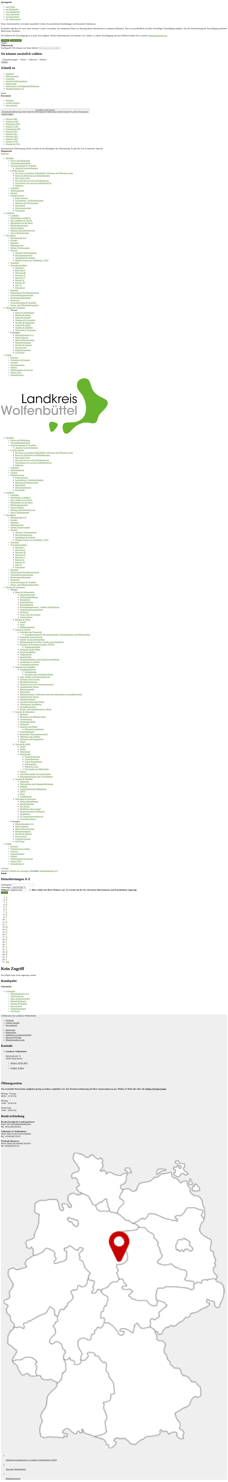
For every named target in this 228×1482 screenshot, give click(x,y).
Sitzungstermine (17, 365)
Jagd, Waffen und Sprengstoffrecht (35, 677)
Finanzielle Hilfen (28, 722)
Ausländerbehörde (28, 669)
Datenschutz (11, 1032)
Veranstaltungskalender (20, 163)
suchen (4, 892)
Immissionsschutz (27, 594)
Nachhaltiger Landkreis (20, 218)
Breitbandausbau (27, 804)
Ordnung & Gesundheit (25, 320)
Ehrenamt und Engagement (31, 739)
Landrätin (14, 215)
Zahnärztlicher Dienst (29, 697)
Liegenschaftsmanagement (31, 609)
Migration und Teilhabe (30, 736)
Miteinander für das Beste (21, 223)
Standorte (10, 73)
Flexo (22, 794)
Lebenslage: (6, 887)
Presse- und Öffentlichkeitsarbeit (24, 305)
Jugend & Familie (23, 317)
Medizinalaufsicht (27, 699)
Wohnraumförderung (29, 597)
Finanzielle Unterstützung (31, 637)
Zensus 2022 (15, 372)
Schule (23, 622)
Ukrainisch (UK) (13, 144)
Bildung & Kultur (23, 315)
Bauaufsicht (25, 599)
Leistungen (15, 332)
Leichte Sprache (13, 103)
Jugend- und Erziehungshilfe (32, 639)
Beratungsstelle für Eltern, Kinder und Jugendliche (42, 642)
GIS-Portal (19, 352)
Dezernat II (20, 270)
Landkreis (10, 213)
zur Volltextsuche (13, 19)
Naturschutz (25, 751)
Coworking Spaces (28, 819)
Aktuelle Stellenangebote (16, 81)
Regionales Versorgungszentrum (34, 734)
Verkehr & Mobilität (24, 327)
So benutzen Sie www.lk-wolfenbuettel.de (33, 183)
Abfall (22, 746)
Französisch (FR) (13, 129)
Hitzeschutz (20, 205)
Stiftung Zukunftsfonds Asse (22, 230)
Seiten (23, 59)
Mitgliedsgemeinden (19, 225)
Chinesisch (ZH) (13, 124)
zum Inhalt (10, 7)
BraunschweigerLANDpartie (32, 811)
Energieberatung (32, 759)
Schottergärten (26, 617)
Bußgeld (23, 786)
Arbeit (22, 741)
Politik (8, 355)
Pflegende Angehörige (34, 729)
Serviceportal (11, 105)
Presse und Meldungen (20, 160)
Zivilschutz (20, 210)
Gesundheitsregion (28, 707)
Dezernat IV (20, 275)
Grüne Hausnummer (33, 761)
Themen (13, 310)
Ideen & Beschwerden (24, 340)
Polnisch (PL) (12, 134)
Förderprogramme (23, 350)
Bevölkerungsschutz (28, 682)
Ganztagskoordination (29, 664)
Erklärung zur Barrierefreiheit (18, 1035)
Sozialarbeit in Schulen (30, 662)
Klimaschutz (11, 83)
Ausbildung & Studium (25, 258)
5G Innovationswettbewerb (31, 816)
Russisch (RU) (12, 136)
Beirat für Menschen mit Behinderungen (32, 175)
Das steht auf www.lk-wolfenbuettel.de (32, 180)
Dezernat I (19, 268)
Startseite (10, 100)
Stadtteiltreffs (26, 654)
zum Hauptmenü (13, 12)
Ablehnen (5, 40)
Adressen (33, 59)
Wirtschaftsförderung (29, 801)
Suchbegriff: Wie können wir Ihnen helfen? (19, 48)
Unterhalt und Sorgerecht (31, 632)
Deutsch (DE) (12, 119)
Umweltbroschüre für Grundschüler (35, 774)
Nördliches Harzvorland (30, 809)
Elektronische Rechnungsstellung (24, 293)
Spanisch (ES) (12, 139)
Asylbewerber (26, 719)
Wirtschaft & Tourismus (25, 330)
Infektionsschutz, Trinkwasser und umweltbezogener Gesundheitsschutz (51, 694)
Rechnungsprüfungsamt (20, 297)
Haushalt (14, 290)
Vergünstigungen (27, 731)
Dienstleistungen (10, 59)
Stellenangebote (17, 190)
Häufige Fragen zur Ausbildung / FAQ (31, 260)
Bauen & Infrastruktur (24, 312)
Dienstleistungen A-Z (15, 88)
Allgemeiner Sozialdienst (31, 704)
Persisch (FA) (11, 131)
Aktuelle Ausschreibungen (26, 168)
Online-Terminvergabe (20, 248)
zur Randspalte (12, 9)
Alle (7, 962)
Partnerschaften (17, 228)
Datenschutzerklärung (157, 35)
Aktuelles (10, 158)
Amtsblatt (14, 188)
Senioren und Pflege (28, 727)
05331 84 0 (19, 1063)
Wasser (23, 771)
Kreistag (14, 357)
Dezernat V (20, 278)
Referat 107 (20, 283)
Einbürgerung (30, 672)
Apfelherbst (25, 814)
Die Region (25, 806)
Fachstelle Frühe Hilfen (30, 649)
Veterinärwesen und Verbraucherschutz (36, 684)
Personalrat (20, 288)
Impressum (10, 1030)
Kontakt (13, 240)
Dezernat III (20, 273)
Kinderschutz (25, 657)
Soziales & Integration (25, 322)
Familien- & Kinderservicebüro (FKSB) (37, 644)
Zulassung (10, 78)
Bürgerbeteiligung (23, 342)
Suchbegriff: (6, 885)
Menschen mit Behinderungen (33, 717)
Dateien (43, 59)
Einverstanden (16, 40)
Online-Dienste (21, 337)
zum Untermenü (13, 14)
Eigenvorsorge (21, 198)
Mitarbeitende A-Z (18, 238)
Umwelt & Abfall (22, 325)
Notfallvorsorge (17, 195)
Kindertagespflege (32, 647)
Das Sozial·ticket (22, 178)
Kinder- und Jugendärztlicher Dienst (35, 709)
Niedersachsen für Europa (21, 370)
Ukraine (13, 193)
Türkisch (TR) (12, 141)
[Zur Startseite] (54, 433)
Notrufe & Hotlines (23, 345)
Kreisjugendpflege (28, 652)
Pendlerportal (25, 796)
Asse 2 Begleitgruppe (19, 233)
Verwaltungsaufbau (18, 265)
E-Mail (17, 1068)
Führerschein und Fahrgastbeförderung (22, 86)
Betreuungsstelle (27, 689)
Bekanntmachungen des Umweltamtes (36, 776)
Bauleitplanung (26, 604)
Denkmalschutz (26, 602)
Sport (22, 624)
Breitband (24, 612)
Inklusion (19, 185)
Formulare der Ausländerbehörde (39, 674)
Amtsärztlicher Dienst (29, 687)
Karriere (14, 250)
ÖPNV (23, 791)
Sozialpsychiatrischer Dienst (32, 702)
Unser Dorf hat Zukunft (30, 614)
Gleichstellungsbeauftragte (21, 295)
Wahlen (13, 367)
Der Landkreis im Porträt (21, 220)
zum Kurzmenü (12, 17)
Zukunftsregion (17, 375)
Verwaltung (11, 235)
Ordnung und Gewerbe (30, 679)
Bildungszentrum (27, 627)
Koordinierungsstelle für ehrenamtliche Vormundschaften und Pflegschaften (57, 634)
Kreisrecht (14, 300)
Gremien (14, 362)
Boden (23, 749)
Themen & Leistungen (15, 307)
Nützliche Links (31, 766)
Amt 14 (18, 285)
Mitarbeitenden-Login (15, 1040)
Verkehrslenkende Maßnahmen (33, 789)
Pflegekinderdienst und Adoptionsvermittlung (39, 659)
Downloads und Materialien (37, 769)
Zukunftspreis (31, 764)
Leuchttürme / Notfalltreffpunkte (29, 200)
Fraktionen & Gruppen (20, 360)
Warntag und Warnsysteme (26, 203)
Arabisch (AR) (12, 121)
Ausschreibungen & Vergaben (23, 165)
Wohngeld (24, 724)
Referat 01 (19, 280)
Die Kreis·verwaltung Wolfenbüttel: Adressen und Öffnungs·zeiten (44, 173)
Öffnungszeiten (12, 76)
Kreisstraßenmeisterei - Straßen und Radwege (39, 607)
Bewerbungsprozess (23, 255)
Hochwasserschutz (23, 208)
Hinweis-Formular (13, 1037)
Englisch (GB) (12, 126)
